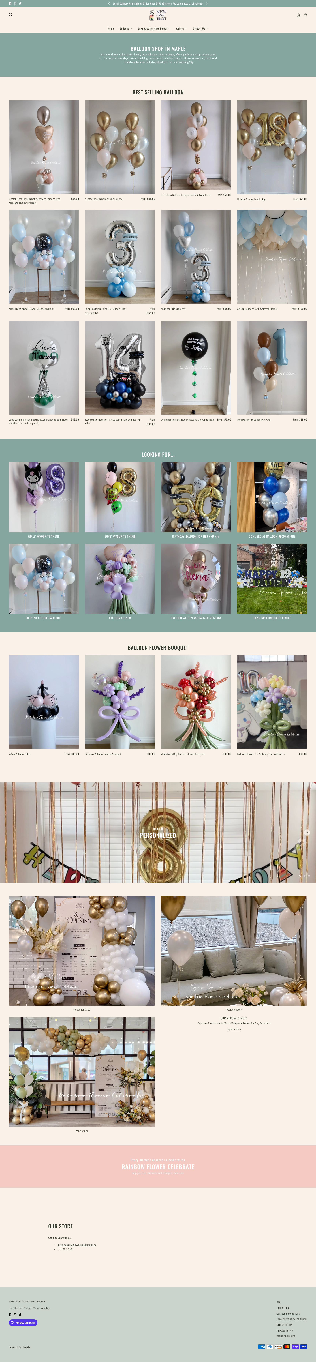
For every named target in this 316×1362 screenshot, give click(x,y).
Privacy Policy (285, 1330)
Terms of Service (286, 1336)
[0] (300, 876)
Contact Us (283, 1307)
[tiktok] (20, 3)
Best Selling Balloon (158, 92)
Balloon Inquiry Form (288, 1313)
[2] (309, 876)
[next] (206, 3)
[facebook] (10, 3)
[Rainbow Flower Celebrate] (158, 15)
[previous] (109, 3)
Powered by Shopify (19, 1347)
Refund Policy (284, 1325)
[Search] (10, 14)
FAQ (279, 1302)
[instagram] (15, 3)
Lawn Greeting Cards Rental (292, 1319)
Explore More (234, 1029)
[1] (304, 876)
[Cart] (305, 15)
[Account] (299, 15)
